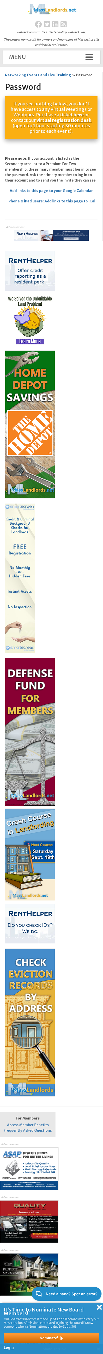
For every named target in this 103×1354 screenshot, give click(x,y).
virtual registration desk (64, 120)
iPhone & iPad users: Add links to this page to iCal (51, 201)
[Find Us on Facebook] (38, 24)
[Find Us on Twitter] (47, 24)
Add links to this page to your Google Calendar (51, 190)
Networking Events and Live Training (38, 75)
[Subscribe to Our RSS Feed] (63, 24)
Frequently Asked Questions (28, 1130)
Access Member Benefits (28, 1125)
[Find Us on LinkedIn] (55, 24)
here (79, 115)
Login (9, 1347)
